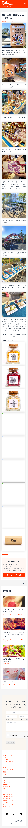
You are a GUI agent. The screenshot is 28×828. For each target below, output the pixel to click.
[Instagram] (7, 814)
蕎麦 (22, 614)
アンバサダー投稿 (11, 684)
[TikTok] (14, 814)
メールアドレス (9, 719)
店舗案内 (5, 768)
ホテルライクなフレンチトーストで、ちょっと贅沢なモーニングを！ (13, 635)
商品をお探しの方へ (8, 800)
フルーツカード (7, 780)
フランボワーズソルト (12, 614)
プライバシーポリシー (8, 805)
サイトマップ (6, 807)
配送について (6, 759)
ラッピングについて (8, 761)
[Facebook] (21, 814)
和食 (19, 614)
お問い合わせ (6, 802)
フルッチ (5, 788)
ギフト (4, 757)
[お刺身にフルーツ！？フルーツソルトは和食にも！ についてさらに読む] (13, 650)
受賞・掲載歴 (6, 798)
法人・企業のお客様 (8, 796)
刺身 (8, 663)
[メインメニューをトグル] (24, 3)
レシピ (4, 774)
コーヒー (18, 684)
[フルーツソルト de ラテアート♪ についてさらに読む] (13, 673)
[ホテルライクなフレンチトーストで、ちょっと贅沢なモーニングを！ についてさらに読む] (13, 624)
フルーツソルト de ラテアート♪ (13, 682)
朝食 (7, 641)
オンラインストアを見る (14, 575)
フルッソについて (7, 794)
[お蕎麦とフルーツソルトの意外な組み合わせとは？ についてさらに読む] (13, 601)
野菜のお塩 (6, 784)
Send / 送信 (10, 742)
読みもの (5, 772)
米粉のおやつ (6, 786)
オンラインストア (7, 755)
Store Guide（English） (9, 770)
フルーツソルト (7, 782)
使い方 (4, 614)
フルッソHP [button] (5, 554)
